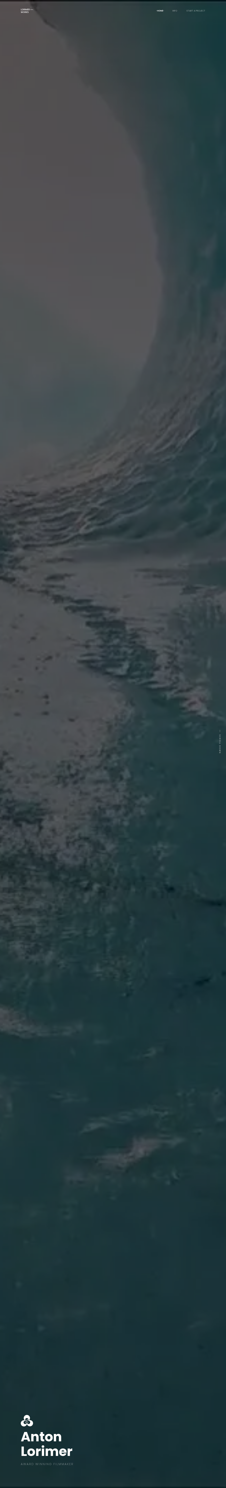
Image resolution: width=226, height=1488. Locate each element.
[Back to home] (27, 10)
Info (174, 10)
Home (160, 10)
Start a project (195, 10)
